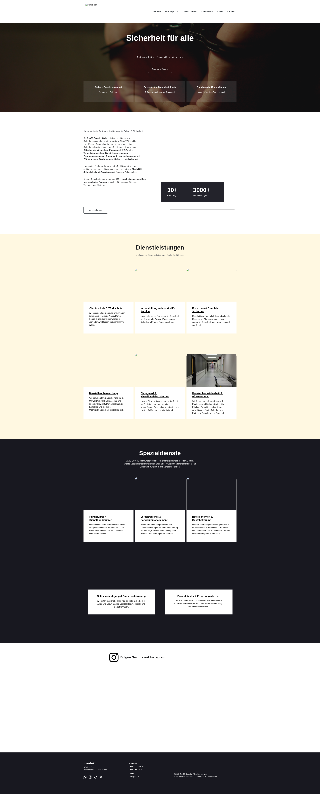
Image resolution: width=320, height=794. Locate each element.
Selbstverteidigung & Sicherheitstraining (121, 596)
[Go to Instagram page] (113, 657)
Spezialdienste (189, 11)
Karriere (230, 11)
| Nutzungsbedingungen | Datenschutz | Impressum (195, 776)
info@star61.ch (136, 777)
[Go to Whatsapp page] (85, 777)
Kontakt (220, 11)
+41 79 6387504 (137, 769)
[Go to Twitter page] (101, 777)
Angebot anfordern (160, 69)
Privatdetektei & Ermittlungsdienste (198, 596)
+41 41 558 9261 (137, 766)
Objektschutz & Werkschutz (105, 308)
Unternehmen (206, 11)
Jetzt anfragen (95, 210)
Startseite (157, 11)
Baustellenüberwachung (103, 393)
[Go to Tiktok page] (95, 777)
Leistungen (170, 11)
